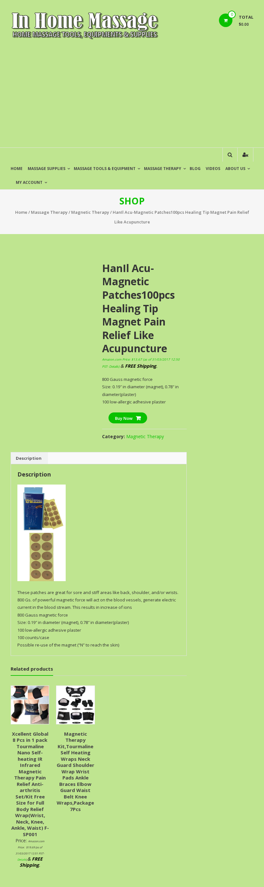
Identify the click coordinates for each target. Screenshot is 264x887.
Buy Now (124, 418)
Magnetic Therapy (90, 212)
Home (17, 168)
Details (113, 366)
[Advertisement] (132, 99)
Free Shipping (29, 261)
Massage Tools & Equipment (105, 168)
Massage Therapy (162, 168)
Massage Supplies (46, 168)
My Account (29, 182)
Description (29, 458)
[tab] (28, 458)
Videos (213, 168)
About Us (235, 168)
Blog (195, 168)
